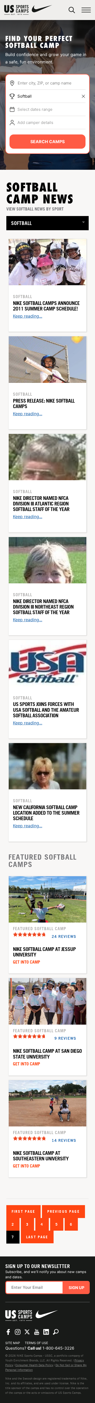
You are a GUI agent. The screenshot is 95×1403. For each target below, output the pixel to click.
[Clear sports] (83, 96)
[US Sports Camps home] (28, 10)
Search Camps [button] (47, 141)
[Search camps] (56, 1332)
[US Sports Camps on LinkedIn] (46, 1332)
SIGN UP (76, 1287)
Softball (24, 96)
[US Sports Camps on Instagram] (18, 1332)
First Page (23, 1211)
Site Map (12, 1343)
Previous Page (63, 1211)
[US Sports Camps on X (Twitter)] (27, 1332)
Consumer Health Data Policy (34, 1365)
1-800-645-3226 (58, 1348)
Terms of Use (36, 1343)
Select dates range (35, 109)
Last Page (37, 1237)
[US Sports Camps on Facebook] (8, 1332)
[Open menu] (86, 10)
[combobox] (51, 83)
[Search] (72, 10)
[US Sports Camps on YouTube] (37, 1332)
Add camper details (35, 122)
